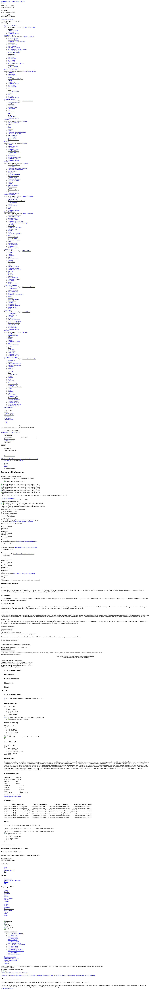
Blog (5, 421)
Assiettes (10, 252)
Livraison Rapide (9, 415)
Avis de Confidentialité (10, 960)
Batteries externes (12, 171)
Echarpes (10, 370)
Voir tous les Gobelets (14, 341)
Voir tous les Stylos (13, 158)
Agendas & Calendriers (10, 25)
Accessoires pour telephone (15, 169)
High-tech (7, 162)
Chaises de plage (12, 243)
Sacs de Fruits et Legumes (15, 51)
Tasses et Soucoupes (13, 344)
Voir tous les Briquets (13, 83)
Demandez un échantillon (7, 651)
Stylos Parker (11, 155)
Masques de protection (14, 323)
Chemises (10, 368)
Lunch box (11, 263)
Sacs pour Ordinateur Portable (16, 63)
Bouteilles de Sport (13, 335)
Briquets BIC (11, 82)
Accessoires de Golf (13, 216)
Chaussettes (11, 366)
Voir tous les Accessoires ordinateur (17, 168)
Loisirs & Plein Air (9, 212)
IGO (5, 867)
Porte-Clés (10, 96)
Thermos (10, 340)
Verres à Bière (11, 351)
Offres (6, 412)
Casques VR (11, 188)
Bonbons (10, 298)
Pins (9, 94)
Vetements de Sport (13, 401)
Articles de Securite (13, 198)
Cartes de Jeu (11, 85)
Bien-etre (10, 316)
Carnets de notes (12, 107)
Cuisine (10, 257)
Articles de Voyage (13, 38)
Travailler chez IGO (9, 870)
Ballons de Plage (12, 229)
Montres (10, 376)
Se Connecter (8, 435)
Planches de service (13, 290)
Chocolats (10, 302)
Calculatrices (11, 105)
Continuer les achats (9, 456)
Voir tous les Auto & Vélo (15, 227)
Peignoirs (10, 276)
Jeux (9, 88)
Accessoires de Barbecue (14, 215)
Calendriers (11, 32)
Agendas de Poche (13, 30)
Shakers (10, 338)
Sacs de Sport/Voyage (14, 52)
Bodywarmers (11, 360)
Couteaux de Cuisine (13, 258)
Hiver (9, 127)
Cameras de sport (12, 187)
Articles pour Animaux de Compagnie (18, 223)
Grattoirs (10, 204)
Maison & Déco (8, 249)
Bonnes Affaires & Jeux (10, 69)
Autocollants (11, 74)
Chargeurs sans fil (12, 177)
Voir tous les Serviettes (14, 279)
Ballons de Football (13, 219)
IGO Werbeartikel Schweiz (15, 949)
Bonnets (10, 362)
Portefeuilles (11, 380)
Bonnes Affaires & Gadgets (15, 79)
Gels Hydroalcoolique (14, 319)
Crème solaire (11, 318)
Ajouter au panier (5, 649)
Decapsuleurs (11, 262)
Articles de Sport (12, 218)
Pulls (9, 382)
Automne (10, 124)
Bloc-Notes (11, 104)
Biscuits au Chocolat (13, 299)
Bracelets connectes (13, 185)
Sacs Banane (11, 43)
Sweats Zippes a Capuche (15, 387)
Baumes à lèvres (12, 315)
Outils (9, 208)
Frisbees (10, 230)
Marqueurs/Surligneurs (14, 152)
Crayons (10, 144)
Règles (9, 115)
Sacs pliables (11, 61)
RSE (5, 869)
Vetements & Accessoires (11, 357)
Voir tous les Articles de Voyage (16, 41)
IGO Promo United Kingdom (16, 951)
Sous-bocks (11, 293)
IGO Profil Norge (12, 952)
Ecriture (6, 141)
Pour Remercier (12, 138)
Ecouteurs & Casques (13, 180)
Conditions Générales (10, 957)
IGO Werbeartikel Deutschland (16, 944)
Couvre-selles (11, 226)
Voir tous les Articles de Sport (16, 221)
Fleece (9, 373)
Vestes (9, 393)
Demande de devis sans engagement (10, 654)
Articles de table (12, 288)
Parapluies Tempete (13, 237)
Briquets (10, 80)
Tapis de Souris (12, 116)
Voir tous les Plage (13, 246)
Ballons (10, 77)
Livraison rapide (12, 137)
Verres (9, 348)
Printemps (10, 129)
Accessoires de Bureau (14, 102)
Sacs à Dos (11, 65)
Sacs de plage (11, 54)
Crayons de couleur (13, 146)
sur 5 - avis (9, 1)
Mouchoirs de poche (13, 324)
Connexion (7, 442)
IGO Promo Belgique (13, 938)
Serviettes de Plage (13, 244)
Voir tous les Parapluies (14, 240)
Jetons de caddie (12, 86)
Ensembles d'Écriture (13, 151)
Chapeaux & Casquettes (14, 365)
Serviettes (10, 274)
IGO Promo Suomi (13, 947)
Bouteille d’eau (12, 307)
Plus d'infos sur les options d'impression (22, 521)
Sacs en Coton (12, 55)
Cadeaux (6, 119)
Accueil (6, 463)
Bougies (10, 254)
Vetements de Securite (14, 399)
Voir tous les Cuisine (13, 268)
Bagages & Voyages (9, 35)
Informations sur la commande (12, 880)
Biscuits (10, 296)
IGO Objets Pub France (11, 932)
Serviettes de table (13, 291)
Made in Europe (8, 419)
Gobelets (10, 337)
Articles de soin (12, 313)
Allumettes (11, 72)
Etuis (9, 110)
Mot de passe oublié (9, 439)
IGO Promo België (13, 937)
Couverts (10, 260)
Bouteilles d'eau (12, 334)
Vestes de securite (12, 199)
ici (58, 987)
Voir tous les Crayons (13, 149)
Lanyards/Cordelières (13, 91)
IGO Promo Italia (12, 935)
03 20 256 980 (5, 460)
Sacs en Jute (11, 57)
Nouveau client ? (8, 440)
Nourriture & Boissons (10, 285)
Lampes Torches (12, 205)
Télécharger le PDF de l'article (12, 796)
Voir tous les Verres (13, 354)
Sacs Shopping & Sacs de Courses (17, 49)
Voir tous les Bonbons (14, 305)
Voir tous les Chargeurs (14, 179)
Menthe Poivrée (12, 304)
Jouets (9, 90)
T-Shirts (10, 388)
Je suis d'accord (8, 988)
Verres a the (11, 349)
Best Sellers (26, 459)
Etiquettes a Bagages (13, 40)
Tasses (9, 343)
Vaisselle (6, 330)
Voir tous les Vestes (13, 396)
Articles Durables (9, 413)
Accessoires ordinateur (14, 165)
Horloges (10, 271)
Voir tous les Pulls (12, 385)
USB (9, 191)
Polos (9, 379)
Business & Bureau (9, 99)
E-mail (22, 460)
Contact (6, 882)
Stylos (9, 154)
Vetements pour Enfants (14, 404)
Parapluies (10, 235)
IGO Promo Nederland (14, 954)
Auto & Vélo (11, 224)
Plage (9, 241)
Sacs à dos (7, 893)
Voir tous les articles (13, 33)
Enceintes (10, 182)
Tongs (9, 390)
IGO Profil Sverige (13, 940)
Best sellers (7, 416)
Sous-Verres (11, 280)
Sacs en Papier (12, 58)
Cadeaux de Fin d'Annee (14, 133)
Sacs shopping (8, 910)
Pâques (10, 130)
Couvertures (11, 255)
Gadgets (10, 183)
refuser (2, 988)
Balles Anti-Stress (12, 76)
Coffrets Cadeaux (12, 135)
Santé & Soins (8, 310)
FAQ (5, 423)
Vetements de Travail (13, 402)
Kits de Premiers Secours (14, 321)
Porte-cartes (11, 112)
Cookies (6, 961)
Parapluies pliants (12, 238)
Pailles (9, 265)
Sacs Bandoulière (12, 44)
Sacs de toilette (12, 326)
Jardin (9, 232)
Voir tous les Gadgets (13, 190)
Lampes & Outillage (9, 194)
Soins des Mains (12, 327)
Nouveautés (7, 418)
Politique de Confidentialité (11, 958)
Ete (8, 126)
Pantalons (10, 377)
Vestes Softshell (12, 395)
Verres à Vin (11, 352)
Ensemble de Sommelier (14, 269)
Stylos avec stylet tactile (14, 157)
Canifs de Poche (12, 202)
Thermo (10, 346)
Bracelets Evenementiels (14, 363)
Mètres (9, 207)
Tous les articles (8, 407)
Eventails (10, 371)
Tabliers (10, 282)
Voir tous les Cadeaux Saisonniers (17, 132)
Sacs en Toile (11, 60)
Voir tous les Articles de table (16, 294)
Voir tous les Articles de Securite (16, 201)
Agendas (10, 29)
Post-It (9, 113)
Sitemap (6, 963)
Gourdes (6, 892)
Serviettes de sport (13, 277)
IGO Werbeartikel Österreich (15, 933)
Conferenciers (11, 108)
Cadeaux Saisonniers (13, 122)
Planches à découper (13, 266)
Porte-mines (11, 147)
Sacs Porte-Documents (14, 47)
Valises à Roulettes (13, 66)
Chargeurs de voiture (13, 176)
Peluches (10, 93)
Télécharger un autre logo (8, 498)
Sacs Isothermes (12, 46)
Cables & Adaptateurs (14, 174)
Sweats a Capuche (13, 384)
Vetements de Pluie (13, 398)
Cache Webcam (12, 166)
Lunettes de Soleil (12, 374)
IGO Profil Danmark (13, 941)
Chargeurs (10, 172)
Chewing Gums (12, 301)
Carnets (6, 895)
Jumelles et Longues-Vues (15, 233)
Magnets (10, 273)
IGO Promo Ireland (13, 946)
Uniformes (10, 391)
